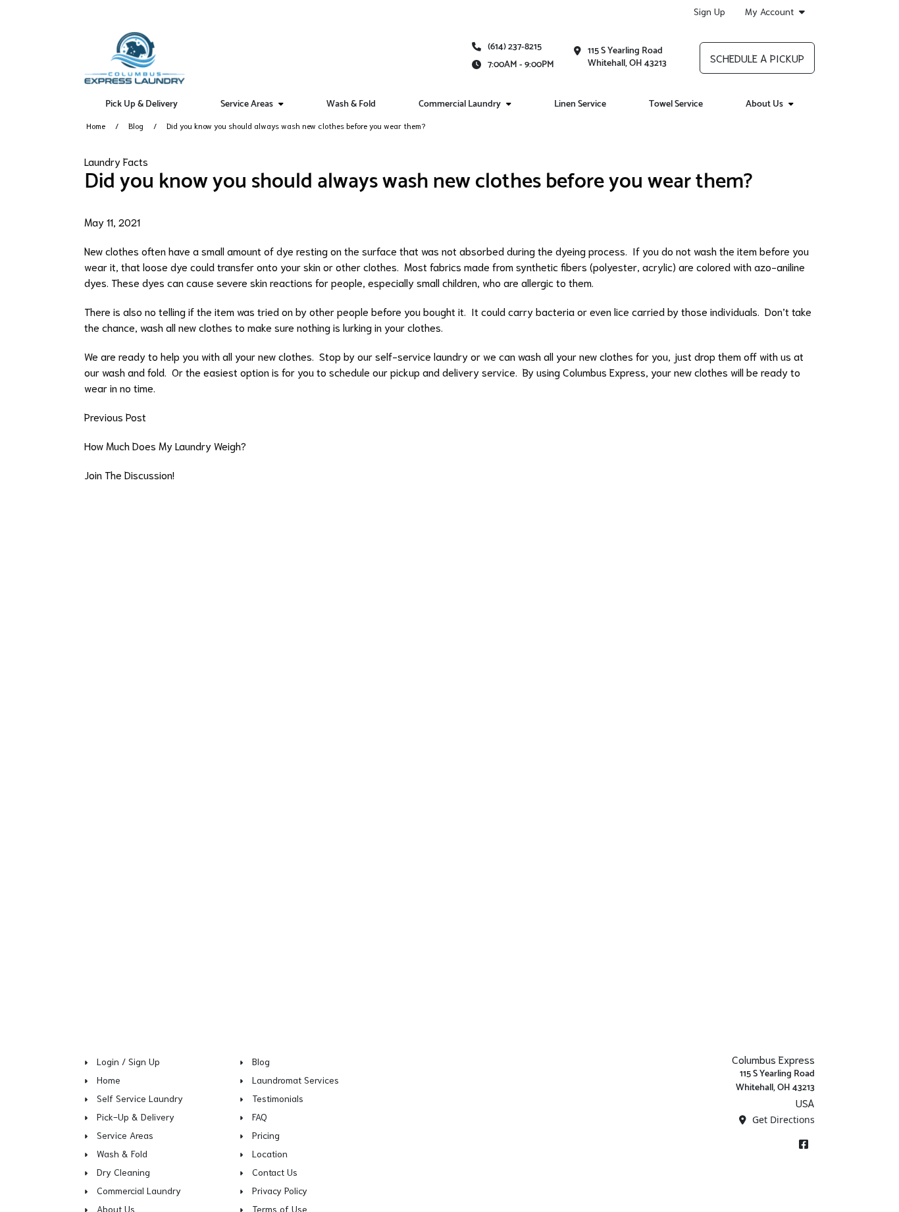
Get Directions (782, 1119)
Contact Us (274, 1172)
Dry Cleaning (123, 1172)
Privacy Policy (279, 1190)
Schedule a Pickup (757, 58)
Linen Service (580, 104)
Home (95, 125)
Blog (135, 125)
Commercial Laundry (139, 1190)
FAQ (259, 1116)
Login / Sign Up (128, 1061)
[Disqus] (449, 660)
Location (270, 1153)
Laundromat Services (295, 1080)
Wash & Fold (351, 104)
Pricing (266, 1135)
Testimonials (277, 1098)
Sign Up (709, 11)
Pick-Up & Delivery (135, 1116)
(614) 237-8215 (515, 47)
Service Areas (125, 1135)
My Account (769, 11)
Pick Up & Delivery (141, 104)
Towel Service (676, 104)
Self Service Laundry (140, 1098)
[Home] (134, 58)
